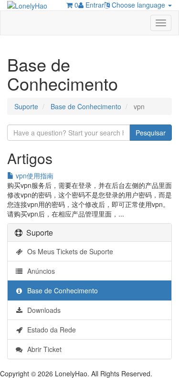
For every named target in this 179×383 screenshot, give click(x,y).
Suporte (26, 106)
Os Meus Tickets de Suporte (68, 251)
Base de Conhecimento (86, 106)
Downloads (42, 310)
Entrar (94, 5)
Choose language (138, 5)
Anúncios (39, 271)
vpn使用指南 (33, 175)
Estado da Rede (49, 329)
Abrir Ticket (42, 349)
